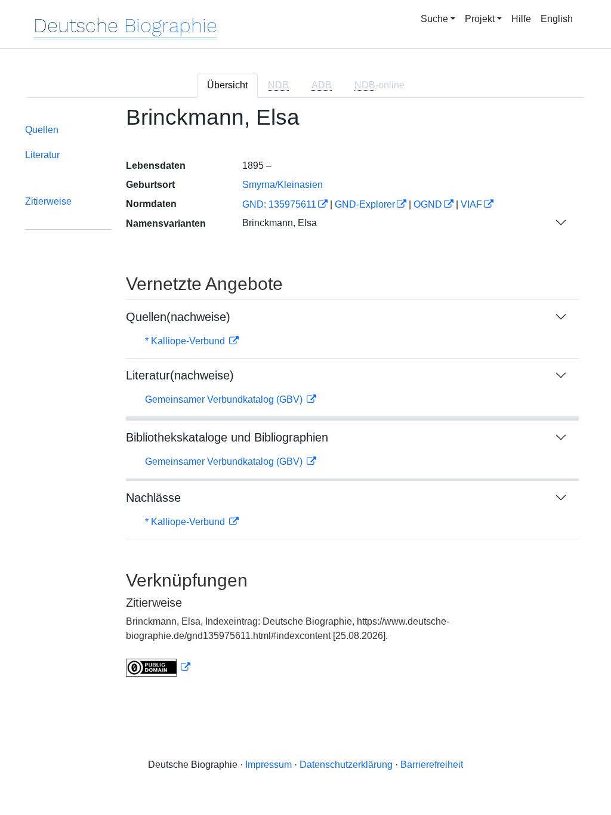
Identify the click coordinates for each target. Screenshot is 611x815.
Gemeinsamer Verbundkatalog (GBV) (225, 399)
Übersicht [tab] (227, 85)
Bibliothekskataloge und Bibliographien (227, 437)
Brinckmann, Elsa (279, 223)
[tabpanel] (305, 398)
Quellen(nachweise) (178, 316)
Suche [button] (434, 19)
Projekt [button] (480, 19)
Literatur (42, 155)
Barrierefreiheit (431, 765)
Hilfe (521, 19)
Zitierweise (48, 201)
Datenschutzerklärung (346, 765)
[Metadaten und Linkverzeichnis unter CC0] (158, 667)
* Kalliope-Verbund (186, 341)
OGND (427, 204)
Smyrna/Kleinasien (282, 185)
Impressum (268, 765)
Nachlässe (153, 497)
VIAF (471, 204)
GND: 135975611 (279, 204)
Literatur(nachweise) (180, 375)
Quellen (41, 130)
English (557, 19)
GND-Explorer (365, 204)
